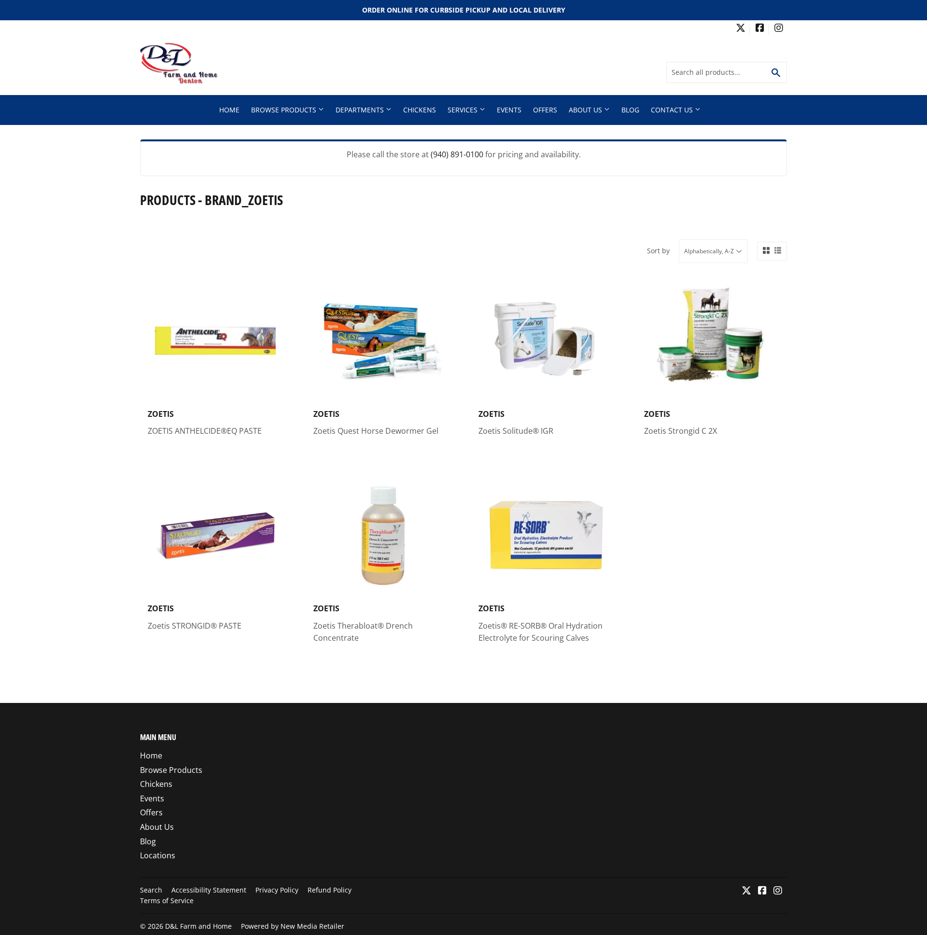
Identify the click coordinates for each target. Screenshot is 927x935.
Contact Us (673, 109)
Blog (630, 109)
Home (229, 109)
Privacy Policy (276, 889)
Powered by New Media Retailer (292, 926)
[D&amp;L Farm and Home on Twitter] (740, 28)
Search (151, 889)
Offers (545, 109)
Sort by (658, 250)
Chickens (419, 109)
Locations (157, 855)
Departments (361, 109)
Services (463, 109)
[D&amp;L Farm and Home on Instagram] (778, 28)
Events (509, 109)
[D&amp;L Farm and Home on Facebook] (760, 28)
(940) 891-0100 (457, 154)
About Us (586, 109)
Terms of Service (167, 900)
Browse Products (284, 109)
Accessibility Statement (208, 889)
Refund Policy (329, 889)
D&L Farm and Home (198, 926)
